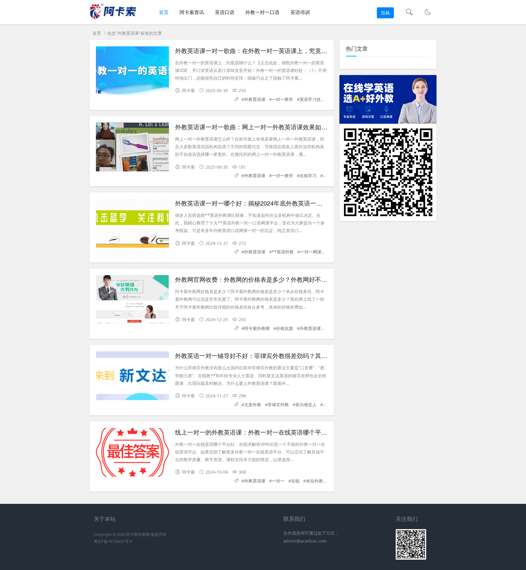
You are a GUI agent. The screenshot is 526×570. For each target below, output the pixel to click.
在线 (295, 481)
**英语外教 (283, 252)
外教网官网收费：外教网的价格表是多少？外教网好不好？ (254, 279)
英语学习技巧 (312, 99)
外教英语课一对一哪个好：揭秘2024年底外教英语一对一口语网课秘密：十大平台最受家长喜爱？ (306, 203)
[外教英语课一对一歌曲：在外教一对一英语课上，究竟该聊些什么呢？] (132, 70)
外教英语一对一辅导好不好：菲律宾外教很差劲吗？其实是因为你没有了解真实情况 (287, 355)
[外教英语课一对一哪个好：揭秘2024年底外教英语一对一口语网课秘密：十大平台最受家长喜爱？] (132, 223)
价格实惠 (284, 328)
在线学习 (308, 175)
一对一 (278, 481)
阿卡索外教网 (257, 328)
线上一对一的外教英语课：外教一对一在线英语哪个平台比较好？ (263, 432)
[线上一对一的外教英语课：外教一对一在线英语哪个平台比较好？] (132, 452)
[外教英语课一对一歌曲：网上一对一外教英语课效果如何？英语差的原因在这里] (132, 147)
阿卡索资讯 (192, 12)
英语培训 (300, 12)
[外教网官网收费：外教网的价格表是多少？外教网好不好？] (132, 299)
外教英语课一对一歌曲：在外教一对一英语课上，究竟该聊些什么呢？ (269, 50)
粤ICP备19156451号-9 (113, 541)
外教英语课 (254, 99)
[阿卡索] (112, 18)
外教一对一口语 (262, 12)
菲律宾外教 (278, 404)
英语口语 (224, 12)
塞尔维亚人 (306, 404)
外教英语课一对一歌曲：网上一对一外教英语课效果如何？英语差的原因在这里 (281, 126)
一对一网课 (310, 252)
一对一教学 (282, 99)
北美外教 (252, 404)
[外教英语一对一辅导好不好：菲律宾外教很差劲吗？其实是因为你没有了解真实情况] (132, 375)
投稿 (385, 13)
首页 (164, 12)
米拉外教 (314, 481)
